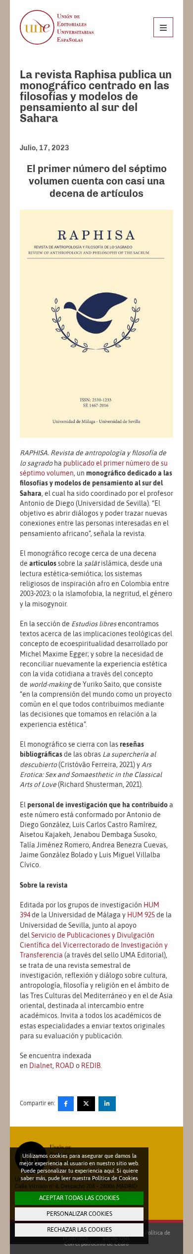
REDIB (90, 1066)
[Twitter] (86, 1104)
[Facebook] (65, 1104)
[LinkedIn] (107, 1104)
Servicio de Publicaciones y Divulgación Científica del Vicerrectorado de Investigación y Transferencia (94, 945)
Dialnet (40, 1066)
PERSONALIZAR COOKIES (79, 1213)
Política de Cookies (115, 1178)
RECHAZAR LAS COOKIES (79, 1229)
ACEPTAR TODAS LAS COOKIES (79, 1197)
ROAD (64, 1066)
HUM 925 (141, 915)
